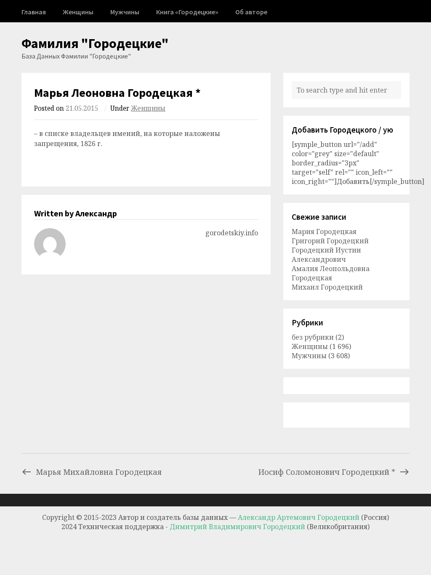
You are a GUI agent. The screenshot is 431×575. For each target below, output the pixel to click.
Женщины (78, 12)
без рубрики (313, 337)
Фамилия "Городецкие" (95, 43)
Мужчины (124, 12)
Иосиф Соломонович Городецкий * (326, 471)
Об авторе (251, 12)
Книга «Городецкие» (187, 12)
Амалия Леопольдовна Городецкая (331, 273)
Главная (33, 12)
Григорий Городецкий (330, 240)
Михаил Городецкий (327, 287)
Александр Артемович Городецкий (298, 517)
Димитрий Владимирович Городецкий (238, 526)
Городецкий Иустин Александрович (326, 254)
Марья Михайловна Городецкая (99, 471)
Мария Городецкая (324, 231)
